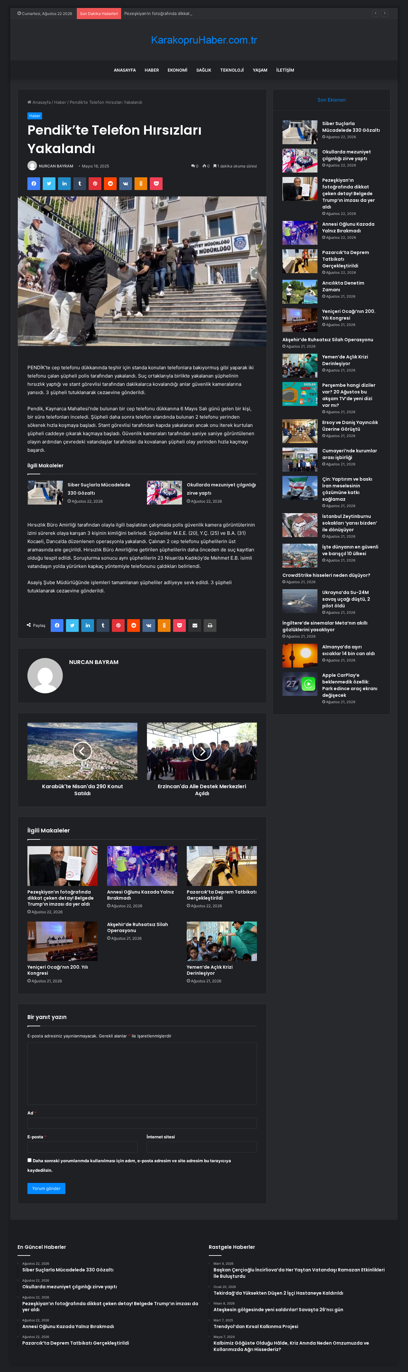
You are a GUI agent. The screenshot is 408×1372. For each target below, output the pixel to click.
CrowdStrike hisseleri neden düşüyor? (326, 575)
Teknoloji (232, 70)
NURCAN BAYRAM (56, 166)
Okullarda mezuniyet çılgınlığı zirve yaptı (346, 155)
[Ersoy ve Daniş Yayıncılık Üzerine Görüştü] (299, 431)
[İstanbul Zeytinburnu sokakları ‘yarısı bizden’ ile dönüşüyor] (299, 525)
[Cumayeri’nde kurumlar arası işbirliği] (299, 459)
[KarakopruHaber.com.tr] (204, 40)
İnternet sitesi (161, 1136)
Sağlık (203, 70)
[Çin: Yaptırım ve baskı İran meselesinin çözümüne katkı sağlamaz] (299, 488)
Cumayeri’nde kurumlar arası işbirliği (349, 454)
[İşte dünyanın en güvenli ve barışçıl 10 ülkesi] (299, 556)
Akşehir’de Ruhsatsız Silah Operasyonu (137, 927)
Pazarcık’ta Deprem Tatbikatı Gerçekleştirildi (222, 895)
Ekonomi (177, 70)
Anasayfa (125, 70)
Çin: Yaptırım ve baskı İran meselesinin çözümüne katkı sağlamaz (347, 489)
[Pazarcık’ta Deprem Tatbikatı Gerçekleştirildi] (222, 866)
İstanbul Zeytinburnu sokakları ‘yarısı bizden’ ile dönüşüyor (349, 523)
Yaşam (260, 70)
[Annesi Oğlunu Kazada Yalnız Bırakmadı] (142, 866)
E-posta (37, 1136)
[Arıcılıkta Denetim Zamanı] (299, 292)
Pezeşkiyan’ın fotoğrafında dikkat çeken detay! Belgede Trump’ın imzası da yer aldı (205, 13)
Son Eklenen (331, 100)
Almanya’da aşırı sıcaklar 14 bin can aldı (348, 650)
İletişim (285, 70)
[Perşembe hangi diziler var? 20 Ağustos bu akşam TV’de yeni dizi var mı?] (299, 394)
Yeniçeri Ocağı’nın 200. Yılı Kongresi (57, 970)
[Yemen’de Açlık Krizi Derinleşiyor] (222, 941)
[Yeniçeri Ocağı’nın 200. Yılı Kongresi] (62, 941)
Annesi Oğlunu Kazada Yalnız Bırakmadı (140, 895)
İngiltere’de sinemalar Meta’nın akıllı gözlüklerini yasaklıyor (325, 626)
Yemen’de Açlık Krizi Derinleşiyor (210, 970)
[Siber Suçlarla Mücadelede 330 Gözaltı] (45, 493)
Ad (31, 1112)
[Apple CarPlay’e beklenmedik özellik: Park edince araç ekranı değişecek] (299, 684)
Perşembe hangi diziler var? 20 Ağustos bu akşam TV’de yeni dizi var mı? (348, 395)
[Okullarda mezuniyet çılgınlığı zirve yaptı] (164, 493)
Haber (152, 70)
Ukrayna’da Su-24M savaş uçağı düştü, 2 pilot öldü (346, 599)
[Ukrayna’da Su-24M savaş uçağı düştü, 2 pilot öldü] (299, 601)
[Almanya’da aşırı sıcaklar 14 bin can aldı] (299, 656)
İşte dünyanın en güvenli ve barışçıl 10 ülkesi (350, 550)
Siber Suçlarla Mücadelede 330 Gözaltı (351, 126)
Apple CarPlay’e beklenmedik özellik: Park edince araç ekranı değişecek (349, 685)
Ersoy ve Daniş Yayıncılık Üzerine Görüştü (350, 425)
